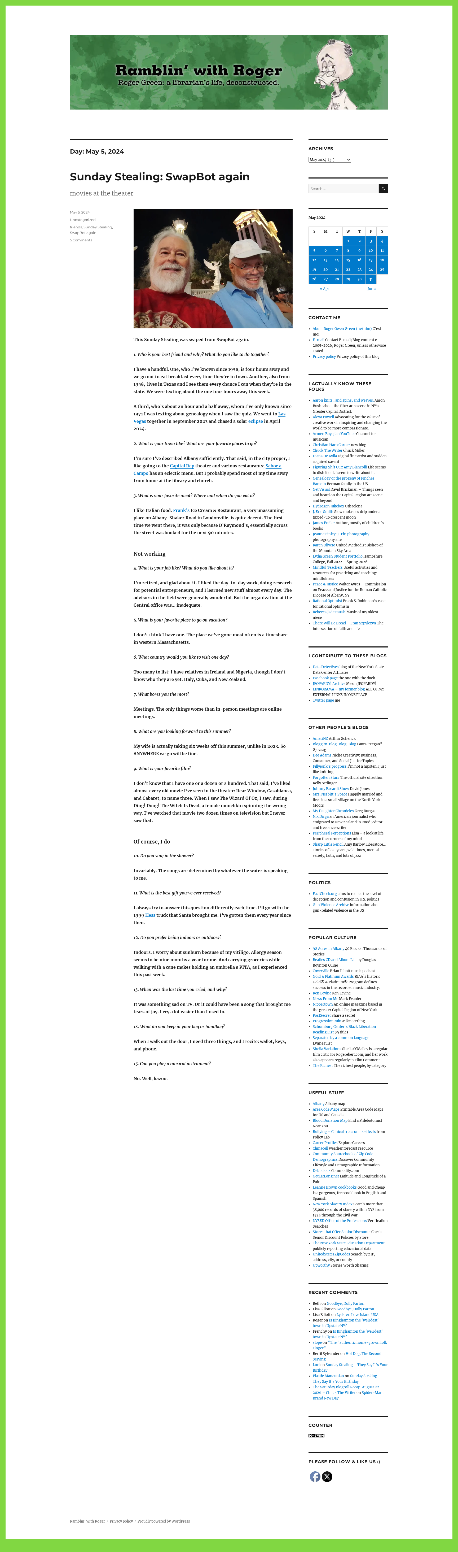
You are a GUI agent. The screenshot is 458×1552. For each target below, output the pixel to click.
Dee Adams (322, 755)
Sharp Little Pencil (328, 844)
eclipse (255, 421)
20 (325, 269)
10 (371, 250)
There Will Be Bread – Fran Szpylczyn (344, 623)
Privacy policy (324, 356)
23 (360, 269)
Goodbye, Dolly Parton (345, 1303)
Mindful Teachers (328, 567)
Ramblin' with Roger (87, 1521)
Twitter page (323, 700)
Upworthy (321, 1265)
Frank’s (181, 510)
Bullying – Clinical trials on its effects (344, 1131)
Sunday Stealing (97, 227)
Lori (316, 1365)
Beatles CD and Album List (335, 960)
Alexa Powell (323, 417)
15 (348, 260)
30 (360, 279)
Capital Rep (182, 465)
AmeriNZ (320, 738)
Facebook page (325, 678)
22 (348, 269)
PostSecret (322, 1015)
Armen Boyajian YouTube (334, 434)
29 (348, 279)
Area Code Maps (326, 1109)
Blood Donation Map (330, 1120)
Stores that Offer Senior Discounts (342, 1232)
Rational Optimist (327, 601)
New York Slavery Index (333, 1204)
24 (371, 269)
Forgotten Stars (326, 777)
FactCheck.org (325, 894)
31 (371, 279)
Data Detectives (326, 667)
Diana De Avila (325, 456)
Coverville (321, 971)
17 (371, 260)
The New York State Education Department (349, 1243)
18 (382, 260)
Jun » (372, 288)
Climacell (320, 1148)
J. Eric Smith (323, 512)
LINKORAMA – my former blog (339, 689)
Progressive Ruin (327, 1021)
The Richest (323, 1065)
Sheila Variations (327, 1049)
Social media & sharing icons (199, 1548)
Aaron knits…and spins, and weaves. (343, 400)
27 (326, 279)
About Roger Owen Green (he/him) (342, 329)
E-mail (318, 340)
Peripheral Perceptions (332, 833)
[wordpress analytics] (348, 1435)
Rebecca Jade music (329, 612)
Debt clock (322, 1170)
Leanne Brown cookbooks (335, 1187)
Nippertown (323, 1004)
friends (76, 227)
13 (325, 260)
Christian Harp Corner (331, 445)
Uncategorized (83, 220)
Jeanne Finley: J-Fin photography (341, 534)
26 (314, 279)
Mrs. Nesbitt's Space (330, 794)
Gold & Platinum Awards (333, 976)
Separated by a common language (341, 1038)
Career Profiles (325, 1143)
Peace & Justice (325, 584)
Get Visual (321, 489)
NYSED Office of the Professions (340, 1221)
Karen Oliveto (324, 545)
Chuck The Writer (327, 450)
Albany (318, 1104)
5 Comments (81, 240)
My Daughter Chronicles (333, 811)
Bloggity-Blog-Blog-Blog (334, 744)
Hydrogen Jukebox (328, 506)
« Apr (324, 288)
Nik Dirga (321, 816)
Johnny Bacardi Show (331, 788)
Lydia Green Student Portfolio (338, 556)
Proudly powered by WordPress (164, 1521)
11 (382, 250)
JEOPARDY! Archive (329, 683)
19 (314, 269)
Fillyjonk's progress (330, 766)
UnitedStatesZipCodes (331, 1254)
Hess (150, 915)
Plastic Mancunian (328, 1376)
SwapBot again (83, 233)
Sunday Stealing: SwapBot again (160, 176)
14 (337, 260)
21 (337, 269)
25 (382, 269)
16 (360, 260)
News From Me (325, 999)
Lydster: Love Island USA (357, 1314)
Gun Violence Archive (331, 905)
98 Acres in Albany (328, 948)
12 (314, 260)
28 (337, 279)
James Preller (324, 523)
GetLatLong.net (326, 1176)
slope (317, 1342)
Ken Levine (322, 993)
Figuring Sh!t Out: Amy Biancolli (340, 467)
